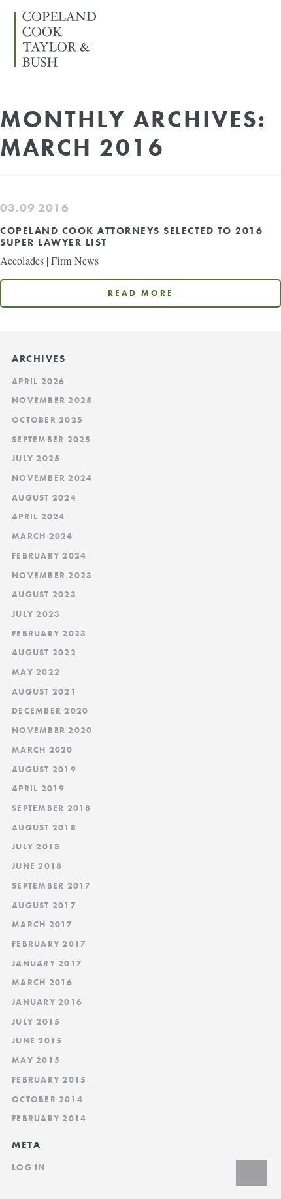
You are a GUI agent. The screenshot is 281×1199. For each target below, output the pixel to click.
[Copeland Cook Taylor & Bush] (58, 62)
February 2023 (49, 634)
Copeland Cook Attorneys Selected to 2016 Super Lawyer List (131, 236)
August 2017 (44, 905)
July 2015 (36, 1022)
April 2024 (38, 517)
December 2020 (50, 711)
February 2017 (49, 944)
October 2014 (47, 1099)
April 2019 (38, 788)
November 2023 (52, 575)
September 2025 (51, 440)
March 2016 (42, 982)
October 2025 (47, 420)
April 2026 (38, 381)
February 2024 (49, 556)
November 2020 (52, 730)
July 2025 (36, 458)
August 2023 (44, 594)
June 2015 (37, 1041)
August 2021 (44, 692)
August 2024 (44, 498)
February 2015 (49, 1080)
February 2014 (49, 1118)
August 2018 (44, 828)
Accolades (22, 261)
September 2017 (51, 886)
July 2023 (36, 614)
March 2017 (42, 924)
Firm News (75, 261)
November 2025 (52, 400)
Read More (141, 293)
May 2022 (36, 672)
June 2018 (37, 866)
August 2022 (44, 653)
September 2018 (51, 808)
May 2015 (36, 1060)
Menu (260, 18)
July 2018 (36, 847)
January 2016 (47, 1002)
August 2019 (44, 769)
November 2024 (52, 478)
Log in (29, 1167)
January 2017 (47, 964)
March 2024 (42, 536)
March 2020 (42, 750)
